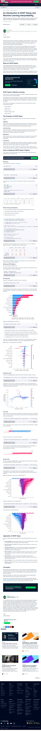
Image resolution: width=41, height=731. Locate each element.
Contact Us (2, 695)
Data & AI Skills (19, 685)
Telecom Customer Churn (11, 181)
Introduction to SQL (12, 703)
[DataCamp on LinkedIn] (7, 723)
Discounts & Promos (28, 688)
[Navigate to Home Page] (4, 5)
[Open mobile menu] (39, 5)
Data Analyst (36, 701)
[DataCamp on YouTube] (11, 723)
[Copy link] (4, 627)
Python (35, 685)
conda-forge (18, 163)
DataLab (10, 695)
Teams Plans (19, 688)
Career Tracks (11, 685)
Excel (34, 694)
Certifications (11, 690)
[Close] (40, 2)
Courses (10, 688)
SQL (34, 688)
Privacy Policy (3, 726)
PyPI (13, 163)
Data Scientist (36, 704)
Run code (12, 169)
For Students (27, 687)
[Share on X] (13, 627)
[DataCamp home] (8, 721)
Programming (3, 706)
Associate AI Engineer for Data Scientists (28, 713)
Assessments (11, 693)
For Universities (27, 694)
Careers (2, 688)
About (2, 685)
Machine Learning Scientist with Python (10, 579)
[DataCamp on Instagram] (14, 723)
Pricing (18, 687)
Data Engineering (4, 705)
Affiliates (2, 690)
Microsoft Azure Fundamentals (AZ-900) (20, 710)
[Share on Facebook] (8, 627)
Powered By (31, 169)
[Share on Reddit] (11, 627)
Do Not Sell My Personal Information (16, 726)
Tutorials (7, 10)
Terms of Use (6, 728)
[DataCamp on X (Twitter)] (4, 723)
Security (2, 728)
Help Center (3, 693)
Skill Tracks (11, 687)
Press (2, 687)
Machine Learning (14, 10)
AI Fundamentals (20, 701)
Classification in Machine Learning (15, 260)
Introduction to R (11, 705)
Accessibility (24, 726)
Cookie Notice (8, 726)
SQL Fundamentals (20, 702)
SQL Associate (36, 702)
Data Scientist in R (28, 706)
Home (4, 10)
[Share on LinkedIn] (6, 627)
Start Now (35, 1)
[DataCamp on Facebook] (1, 723)
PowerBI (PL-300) (36, 707)
